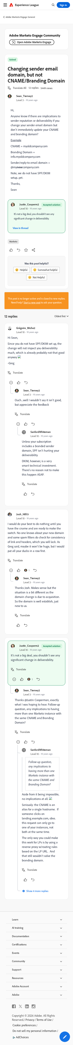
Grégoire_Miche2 (25, 328)
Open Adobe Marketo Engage (34, 42)
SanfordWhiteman (41, 431)
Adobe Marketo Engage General (20, 17)
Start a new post (32, 302)
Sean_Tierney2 (24, 96)
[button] (19, 88)
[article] (36, 356)
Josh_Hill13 (22, 514)
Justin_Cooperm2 (29, 204)
